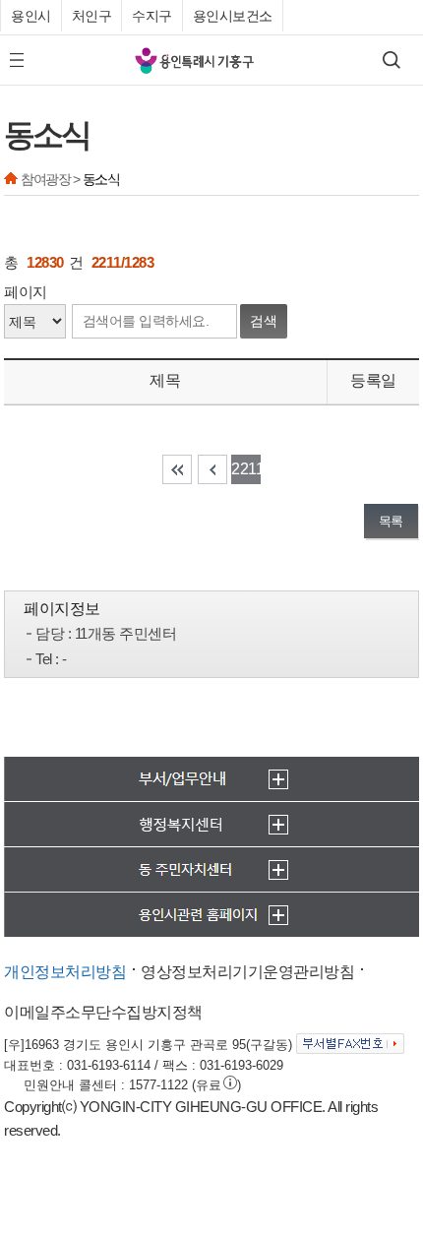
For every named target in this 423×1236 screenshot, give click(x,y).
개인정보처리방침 (65, 971)
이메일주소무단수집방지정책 (103, 1012)
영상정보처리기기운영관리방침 (247, 971)
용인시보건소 (232, 16)
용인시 (31, 16)
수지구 (152, 16)
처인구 (92, 16)
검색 (263, 321)
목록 (391, 521)
